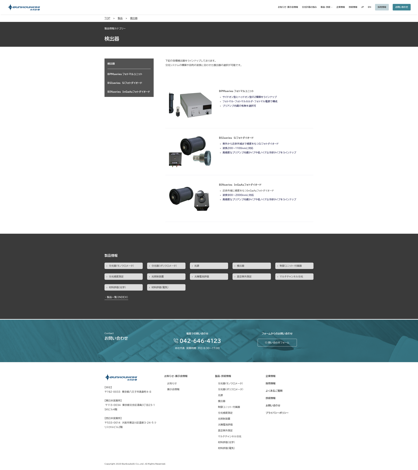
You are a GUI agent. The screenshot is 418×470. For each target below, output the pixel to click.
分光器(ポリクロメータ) (164, 266)
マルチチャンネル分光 (291, 276)
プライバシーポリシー (277, 413)
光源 (196, 266)
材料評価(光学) (117, 287)
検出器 (240, 266)
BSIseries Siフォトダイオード (236, 138)
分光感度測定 (116, 276)
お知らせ (172, 383)
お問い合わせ (401, 7)
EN (369, 7)
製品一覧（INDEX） (117, 297)
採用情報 (382, 7)
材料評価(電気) (160, 287)
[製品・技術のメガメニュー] (331, 7)
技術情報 (270, 398)
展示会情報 (173, 389)
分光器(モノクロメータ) (121, 266)
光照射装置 (158, 276)
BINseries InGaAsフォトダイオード (240, 185)
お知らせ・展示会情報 (175, 376)
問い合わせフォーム (278, 342)
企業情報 (270, 376)
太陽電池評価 (201, 276)
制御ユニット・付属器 (291, 266)
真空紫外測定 (244, 276)
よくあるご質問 (274, 391)
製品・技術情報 (223, 376)
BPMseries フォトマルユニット (236, 91)
